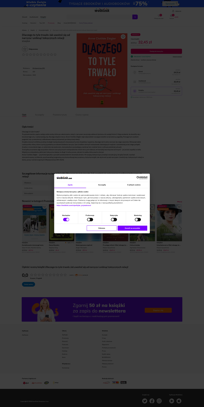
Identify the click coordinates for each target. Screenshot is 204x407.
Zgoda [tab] (70, 185)
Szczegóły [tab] (102, 185)
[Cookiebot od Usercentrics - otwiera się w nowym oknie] (138, 177)
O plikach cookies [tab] (134, 185)
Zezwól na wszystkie (132, 228)
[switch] (90, 219)
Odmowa (101, 228)
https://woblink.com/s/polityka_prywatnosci (74, 205)
